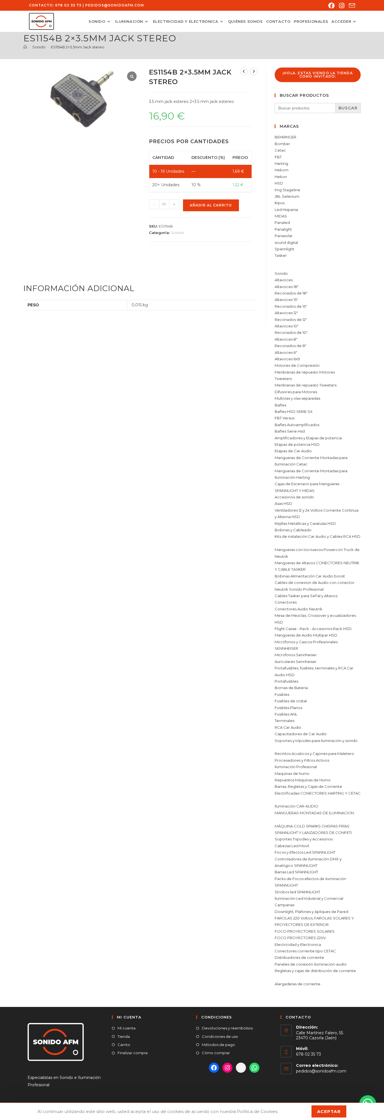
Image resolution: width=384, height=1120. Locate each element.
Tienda (124, 1036)
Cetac (280, 150)
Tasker (281, 255)
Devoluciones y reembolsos (227, 1028)
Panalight (283, 229)
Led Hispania (286, 209)
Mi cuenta (126, 1028)
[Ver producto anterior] (244, 71)
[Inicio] (25, 47)
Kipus (279, 203)
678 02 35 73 (68, 5)
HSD (279, 183)
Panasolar (284, 235)
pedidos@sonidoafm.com (114, 5)
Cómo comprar (216, 1053)
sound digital (286, 242)
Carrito (124, 1044)
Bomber (282, 143)
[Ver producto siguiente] (253, 71)
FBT (278, 157)
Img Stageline (287, 190)
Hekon (281, 176)
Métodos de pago (218, 1044)
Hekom (281, 170)
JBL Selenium (287, 196)
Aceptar (329, 1111)
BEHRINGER (285, 137)
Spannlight (284, 249)
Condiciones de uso (220, 1036)
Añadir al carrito (211, 205)
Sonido (177, 232)
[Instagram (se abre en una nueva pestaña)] (342, 6)
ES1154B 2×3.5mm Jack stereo (77, 47)
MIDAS (281, 216)
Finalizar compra (133, 1053)
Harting (281, 163)
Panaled (282, 222)
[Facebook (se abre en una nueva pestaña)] (331, 6)
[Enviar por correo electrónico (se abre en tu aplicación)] (351, 6)
